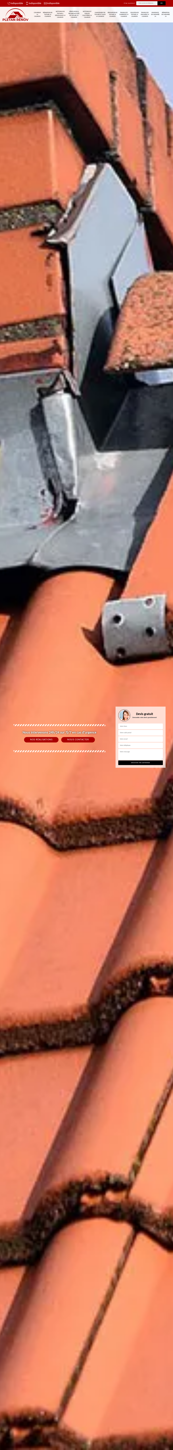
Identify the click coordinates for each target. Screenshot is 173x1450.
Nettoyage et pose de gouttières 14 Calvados (87, 14)
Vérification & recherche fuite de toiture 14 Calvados (74, 14)
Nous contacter (78, 739)
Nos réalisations (41, 739)
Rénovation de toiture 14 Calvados (112, 14)
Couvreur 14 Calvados (37, 14)
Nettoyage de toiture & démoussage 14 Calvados (60, 14)
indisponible (17, 3)
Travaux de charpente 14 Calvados (123, 14)
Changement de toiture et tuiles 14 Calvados (100, 14)
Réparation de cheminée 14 (166, 14)
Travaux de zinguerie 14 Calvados (145, 14)
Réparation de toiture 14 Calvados (47, 14)
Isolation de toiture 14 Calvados (134, 14)
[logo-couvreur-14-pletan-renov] (15, 14)
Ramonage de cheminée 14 (155, 14)
